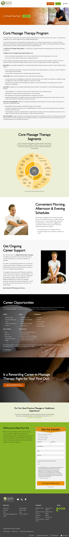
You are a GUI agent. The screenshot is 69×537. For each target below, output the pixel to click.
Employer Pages (22, 510)
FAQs (4, 512)
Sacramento (38, 515)
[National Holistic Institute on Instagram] (64, 508)
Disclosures (15, 531)
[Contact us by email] (18, 499)
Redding (47, 515)
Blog (20, 512)
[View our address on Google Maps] (25, 499)
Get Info (26, 16)
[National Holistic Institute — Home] (6, 3)
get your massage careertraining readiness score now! (14, 385)
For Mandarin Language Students (10, 514)
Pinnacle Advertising (28, 531)
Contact (58, 3)
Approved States (23, 508)
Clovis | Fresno (48, 517)
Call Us (32, 535)
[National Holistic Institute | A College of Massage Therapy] (8, 499)
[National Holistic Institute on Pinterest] (57, 510)
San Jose (37, 517)
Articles (4, 516)
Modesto (47, 519)
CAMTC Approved (23, 514)
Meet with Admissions (43, 535)
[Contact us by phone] (22, 499)
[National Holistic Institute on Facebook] (57, 508)
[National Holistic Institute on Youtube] (59, 508)
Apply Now (50, 3)
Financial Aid (5, 508)
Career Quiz (65, 535)
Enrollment (5, 510)
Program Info (55, 535)
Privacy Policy (6, 531)
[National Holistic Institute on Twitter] (62, 508)
